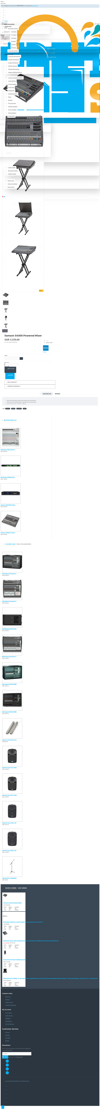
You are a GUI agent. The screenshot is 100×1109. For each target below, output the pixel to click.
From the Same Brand (24, 544)
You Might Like (10, 544)
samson (8, 408)
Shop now (35, 6)
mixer (24, 408)
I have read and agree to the (13, 1057)
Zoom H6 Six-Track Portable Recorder (14, 959)
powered (19, 408)
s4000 (13, 408)
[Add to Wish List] (2, 450)
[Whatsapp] (7, 1072)
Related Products (10, 420)
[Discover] (6, 1101)
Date (6, 355)
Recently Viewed (10, 888)
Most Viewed (22, 888)
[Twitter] (7, 1065)
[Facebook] (7, 1061)
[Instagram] (7, 1068)
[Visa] (6, 1085)
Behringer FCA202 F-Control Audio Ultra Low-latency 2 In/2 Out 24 (23, 922)
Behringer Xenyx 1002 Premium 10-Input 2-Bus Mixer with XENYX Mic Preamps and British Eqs (31, 940)
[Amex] (6, 1097)
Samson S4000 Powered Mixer (12, 903)
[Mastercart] (6, 1089)
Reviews (57, 393)
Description (47, 393)
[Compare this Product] (8, 450)
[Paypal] (6, 1093)
